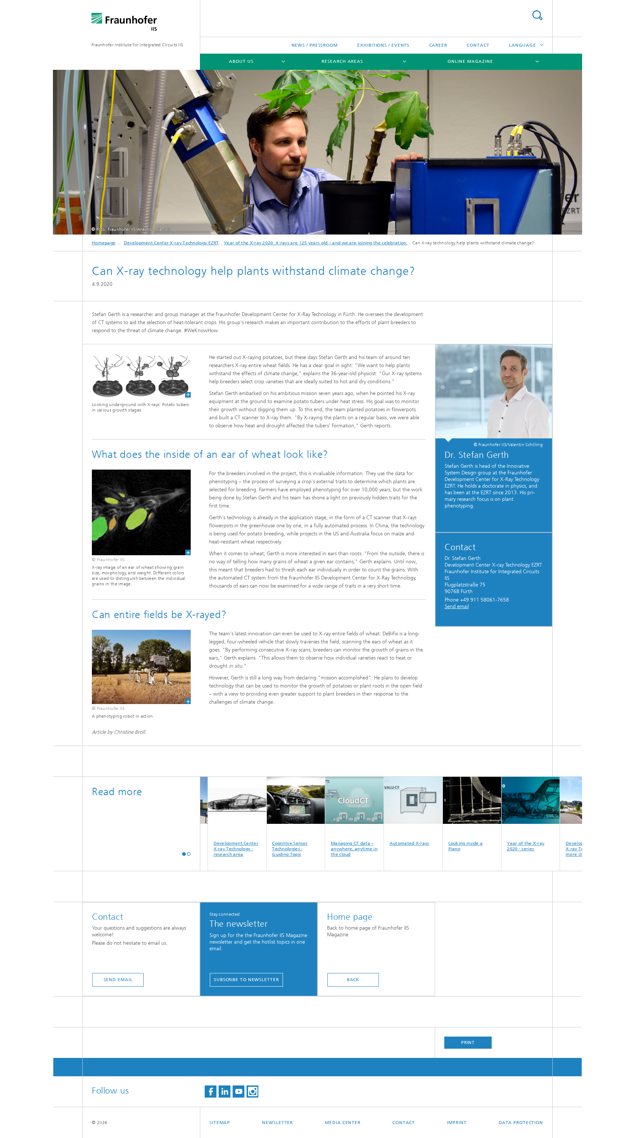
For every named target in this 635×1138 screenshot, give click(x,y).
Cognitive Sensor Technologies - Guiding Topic (257, 849)
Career (438, 45)
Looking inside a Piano (432, 846)
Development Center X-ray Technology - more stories (554, 849)
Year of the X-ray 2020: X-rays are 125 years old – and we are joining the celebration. (316, 242)
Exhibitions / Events (383, 45)
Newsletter (277, 1122)
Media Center (342, 1122)
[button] (184, 854)
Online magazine (470, 61)
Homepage (103, 242)
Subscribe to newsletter (246, 979)
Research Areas (342, 61)
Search (537, 15)
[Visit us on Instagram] (252, 1091)
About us (241, 61)
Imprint (456, 1122)
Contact (478, 45)
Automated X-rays (376, 843)
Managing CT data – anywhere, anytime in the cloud (321, 849)
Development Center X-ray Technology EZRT (171, 242)
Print (468, 1042)
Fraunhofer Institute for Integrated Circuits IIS (137, 44)
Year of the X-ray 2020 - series (492, 846)
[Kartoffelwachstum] (141, 375)
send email (118, 979)
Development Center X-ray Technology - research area (202, 849)
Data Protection (521, 1122)
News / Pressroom (314, 45)
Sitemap (219, 1122)
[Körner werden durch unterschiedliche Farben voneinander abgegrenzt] (141, 512)
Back (353, 979)
